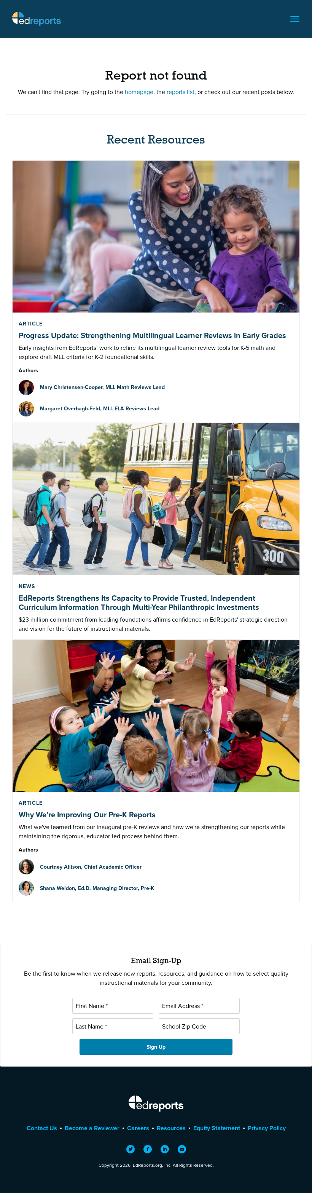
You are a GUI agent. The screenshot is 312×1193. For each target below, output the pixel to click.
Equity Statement (216, 1128)
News (27, 586)
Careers (138, 1128)
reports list (180, 92)
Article (31, 323)
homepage (139, 92)
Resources (171, 1128)
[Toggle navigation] (294, 19)
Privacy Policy (267, 1128)
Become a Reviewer (92, 1128)
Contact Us (42, 1128)
